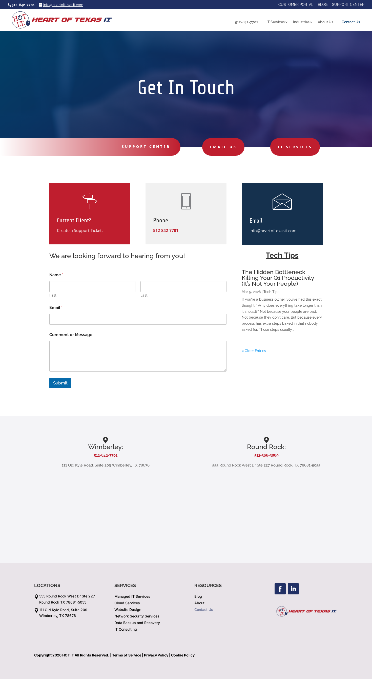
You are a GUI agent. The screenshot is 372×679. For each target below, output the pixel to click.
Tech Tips (271, 292)
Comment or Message (70, 334)
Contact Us (351, 22)
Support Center (348, 5)
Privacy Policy (156, 655)
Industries (301, 22)
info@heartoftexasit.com (273, 231)
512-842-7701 (246, 22)
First (52, 295)
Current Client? (74, 220)
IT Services (275, 22)
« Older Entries (254, 351)
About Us (325, 22)
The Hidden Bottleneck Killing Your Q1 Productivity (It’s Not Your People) (278, 277)
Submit (60, 382)
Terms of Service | (127, 655)
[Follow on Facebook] (280, 588)
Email (56, 307)
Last (144, 295)
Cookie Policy (183, 655)
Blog (322, 5)
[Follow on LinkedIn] (293, 588)
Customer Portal (295, 5)
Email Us (223, 146)
